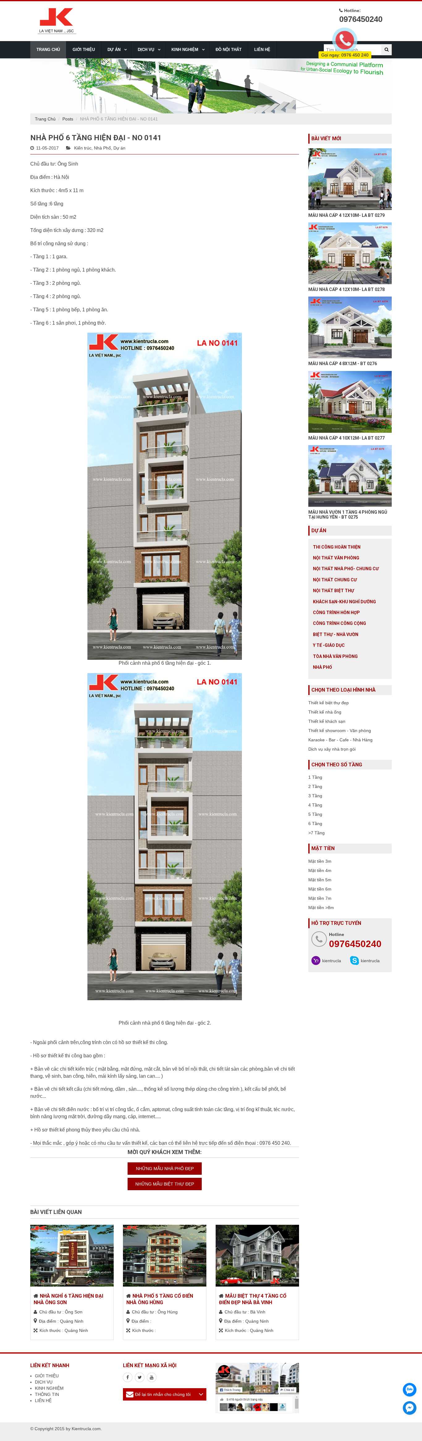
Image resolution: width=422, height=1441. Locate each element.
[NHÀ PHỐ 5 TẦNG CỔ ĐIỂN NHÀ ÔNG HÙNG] (164, 1256)
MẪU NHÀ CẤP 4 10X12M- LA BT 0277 (346, 438)
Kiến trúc (82, 147)
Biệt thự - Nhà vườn (335, 634)
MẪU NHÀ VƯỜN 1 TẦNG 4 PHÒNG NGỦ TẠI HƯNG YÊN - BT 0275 (347, 514)
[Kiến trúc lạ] (127, 1377)
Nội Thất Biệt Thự (333, 590)
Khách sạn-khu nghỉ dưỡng (344, 601)
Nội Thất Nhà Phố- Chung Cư (346, 568)
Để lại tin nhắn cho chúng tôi (163, 1394)
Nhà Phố (102, 147)
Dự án (119, 147)
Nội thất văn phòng (336, 557)
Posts (67, 118)
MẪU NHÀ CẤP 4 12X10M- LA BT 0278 (346, 289)
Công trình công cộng (339, 623)
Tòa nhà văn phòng (335, 656)
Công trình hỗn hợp (336, 612)
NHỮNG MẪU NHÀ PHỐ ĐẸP (165, 1168)
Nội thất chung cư (335, 579)
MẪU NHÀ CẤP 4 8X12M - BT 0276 (342, 363)
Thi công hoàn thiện (337, 547)
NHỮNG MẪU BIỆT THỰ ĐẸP (164, 1184)
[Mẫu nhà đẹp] (151, 1377)
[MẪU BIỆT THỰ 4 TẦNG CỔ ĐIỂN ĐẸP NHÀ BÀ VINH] (257, 1256)
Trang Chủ (45, 118)
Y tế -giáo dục (329, 645)
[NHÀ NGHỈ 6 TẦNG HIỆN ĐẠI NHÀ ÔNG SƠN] (72, 1256)
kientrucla (331, 960)
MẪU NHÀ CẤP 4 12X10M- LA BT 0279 (346, 215)
